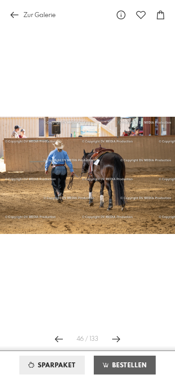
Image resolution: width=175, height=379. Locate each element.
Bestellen (128, 365)
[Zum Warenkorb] (160, 15)
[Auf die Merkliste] (141, 15)
